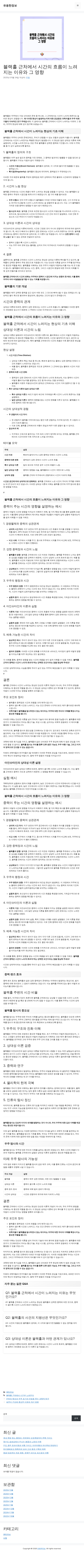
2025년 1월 (8, 1505)
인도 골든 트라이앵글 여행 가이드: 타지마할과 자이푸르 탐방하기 (30, 1445)
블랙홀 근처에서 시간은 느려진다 (20, 1395)
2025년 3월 (8, 1497)
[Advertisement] (42, 98)
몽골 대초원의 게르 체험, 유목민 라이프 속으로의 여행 (26, 1453)
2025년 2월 (8, 1501)
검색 (5, 1414)
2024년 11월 (8, 1512)
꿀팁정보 (10, 1392)
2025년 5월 (8, 1490)
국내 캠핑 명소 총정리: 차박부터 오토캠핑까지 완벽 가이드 (27, 1438)
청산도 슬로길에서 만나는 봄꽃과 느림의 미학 (22, 1442)
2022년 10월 (8, 1516)
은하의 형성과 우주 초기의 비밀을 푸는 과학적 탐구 (27, 1399)
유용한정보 (10, 5)
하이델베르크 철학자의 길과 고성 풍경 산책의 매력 (24, 1449)
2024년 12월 (8, 1509)
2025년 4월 (8, 1494)
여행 (5, 1538)
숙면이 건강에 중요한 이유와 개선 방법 (22, 1402)
